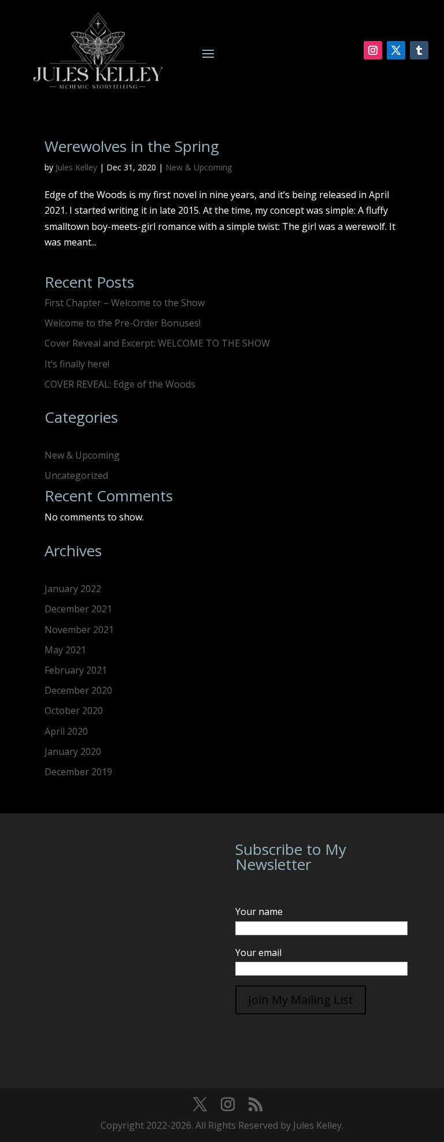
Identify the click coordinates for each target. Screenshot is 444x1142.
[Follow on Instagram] (373, 50)
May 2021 (65, 649)
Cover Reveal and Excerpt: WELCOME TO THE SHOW (157, 343)
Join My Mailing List (300, 999)
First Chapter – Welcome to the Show (125, 302)
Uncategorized (76, 475)
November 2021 (79, 629)
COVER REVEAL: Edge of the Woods (120, 384)
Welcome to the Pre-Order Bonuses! (123, 323)
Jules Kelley (76, 167)
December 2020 (78, 690)
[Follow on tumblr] (419, 50)
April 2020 (66, 731)
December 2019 (78, 771)
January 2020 (73, 751)
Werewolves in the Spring (132, 146)
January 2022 (73, 588)
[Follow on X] (396, 50)
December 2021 (78, 608)
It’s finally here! (77, 364)
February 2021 (76, 670)
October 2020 (74, 710)
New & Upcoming (198, 167)
